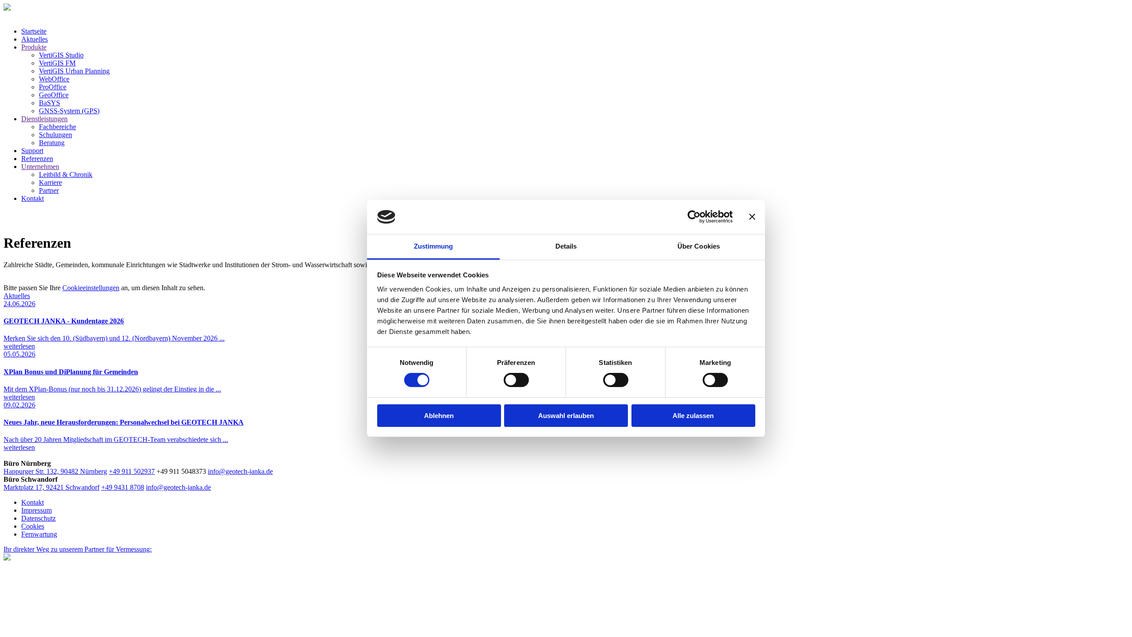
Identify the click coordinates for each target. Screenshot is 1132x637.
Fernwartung (39, 534)
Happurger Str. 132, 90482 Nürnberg (55, 471)
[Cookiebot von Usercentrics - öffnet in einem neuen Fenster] (694, 216)
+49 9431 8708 (122, 487)
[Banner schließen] (752, 217)
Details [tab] (566, 246)
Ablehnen (439, 415)
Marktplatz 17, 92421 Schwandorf (51, 487)
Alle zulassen (693, 415)
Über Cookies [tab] (698, 246)
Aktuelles (17, 295)
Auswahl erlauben (566, 415)
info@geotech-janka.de (240, 471)
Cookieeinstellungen (90, 288)
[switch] (516, 380)
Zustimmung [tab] (433, 246)
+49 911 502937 (132, 471)
